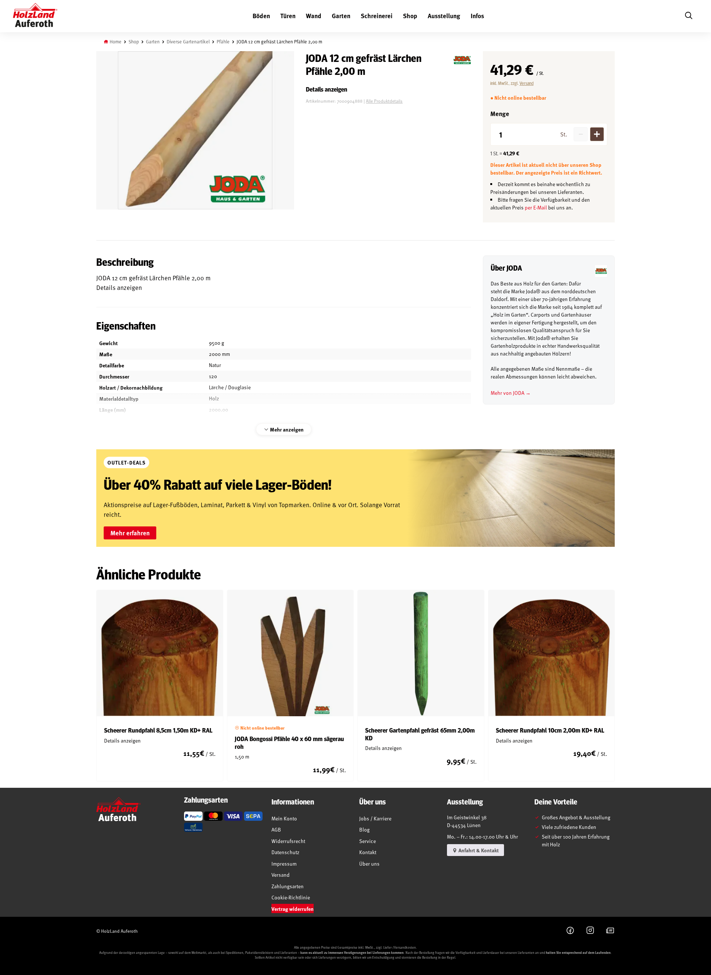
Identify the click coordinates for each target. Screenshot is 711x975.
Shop (410, 15)
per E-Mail (536, 207)
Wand (313, 15)
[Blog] (610, 931)
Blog (364, 829)
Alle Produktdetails (384, 101)
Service (367, 841)
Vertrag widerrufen (292, 908)
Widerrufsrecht (288, 841)
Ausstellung (444, 15)
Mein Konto (284, 818)
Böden (261, 15)
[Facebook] (570, 931)
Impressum (284, 863)
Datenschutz (285, 852)
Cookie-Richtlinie (290, 897)
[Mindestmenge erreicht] (581, 134)
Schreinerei (377, 15)
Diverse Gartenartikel (188, 41)
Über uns (369, 863)
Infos (477, 15)
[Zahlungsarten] (193, 816)
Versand (527, 83)
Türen (288, 15)
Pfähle (223, 41)
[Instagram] (590, 931)
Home (115, 41)
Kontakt (367, 852)
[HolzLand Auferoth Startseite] (35, 16)
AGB (276, 829)
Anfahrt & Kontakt (478, 850)
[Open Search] (688, 16)
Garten (341, 15)
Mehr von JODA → (511, 392)
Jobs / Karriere (375, 818)
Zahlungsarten (287, 886)
